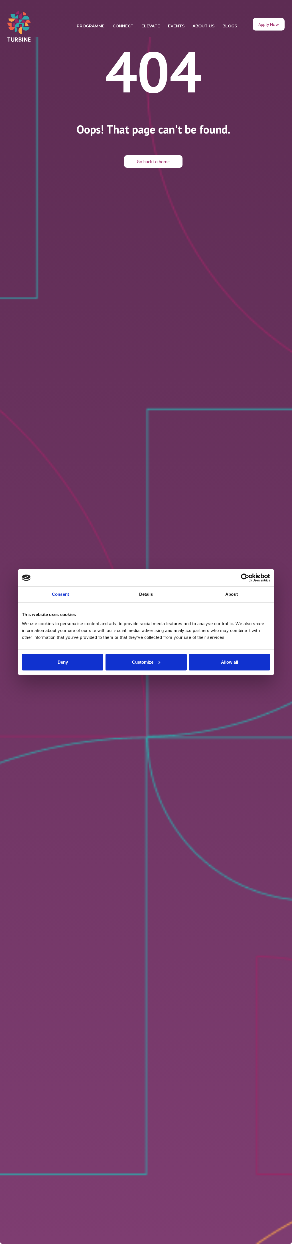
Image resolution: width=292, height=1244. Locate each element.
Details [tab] (146, 594)
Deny (63, 661)
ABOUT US (203, 26)
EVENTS (176, 26)
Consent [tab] (60, 594)
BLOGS (229, 26)
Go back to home (153, 161)
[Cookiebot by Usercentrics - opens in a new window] (245, 577)
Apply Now (268, 24)
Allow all (229, 661)
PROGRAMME (91, 26)
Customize (142, 661)
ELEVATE (150, 26)
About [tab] (231, 594)
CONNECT (123, 26)
